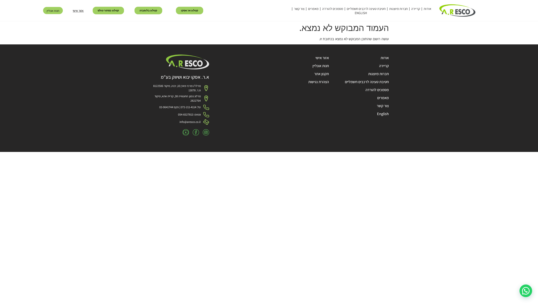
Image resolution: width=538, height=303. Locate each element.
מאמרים (313, 9)
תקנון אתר (321, 73)
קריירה (415, 9)
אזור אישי (78, 11)
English (361, 13)
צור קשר (299, 9)
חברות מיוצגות (398, 9)
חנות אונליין (53, 11)
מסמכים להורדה (332, 9)
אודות (427, 9)
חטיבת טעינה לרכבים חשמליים (366, 9)
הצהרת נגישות (318, 81)
